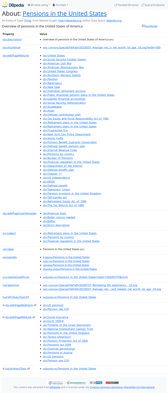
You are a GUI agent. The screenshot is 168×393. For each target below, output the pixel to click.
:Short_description (56, 225)
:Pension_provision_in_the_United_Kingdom (72, 193)
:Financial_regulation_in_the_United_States (71, 162)
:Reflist (49, 221)
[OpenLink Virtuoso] (55, 382)
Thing (27, 20)
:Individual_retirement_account (64, 91)
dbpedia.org (114, 20)
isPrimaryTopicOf (16, 297)
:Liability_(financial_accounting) (64, 99)
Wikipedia (55, 387)
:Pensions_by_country (58, 154)
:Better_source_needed (59, 217)
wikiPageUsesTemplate (19, 213)
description (12, 39)
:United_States (54, 55)
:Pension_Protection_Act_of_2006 (65, 341)
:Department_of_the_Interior (63, 166)
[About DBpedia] (13, 4)
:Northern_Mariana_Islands (62, 75)
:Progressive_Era (55, 130)
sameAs (10, 257)
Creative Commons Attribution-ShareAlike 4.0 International (122, 387)
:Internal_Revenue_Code (60, 150)
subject (9, 233)
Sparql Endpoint (154, 5)
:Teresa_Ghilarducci (57, 337)
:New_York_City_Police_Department (67, 134)
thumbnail (11, 47)
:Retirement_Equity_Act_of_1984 (64, 201)
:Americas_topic (54, 213)
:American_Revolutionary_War (63, 67)
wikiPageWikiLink (16, 55)
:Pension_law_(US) (56, 309)
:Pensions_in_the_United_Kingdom (66, 333)
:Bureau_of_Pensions (58, 158)
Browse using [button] (39, 5)
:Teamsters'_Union (56, 189)
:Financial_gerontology (59, 348)
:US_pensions (53, 305)
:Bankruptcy (52, 83)
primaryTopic (16, 368)
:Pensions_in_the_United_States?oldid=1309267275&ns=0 (85, 277)
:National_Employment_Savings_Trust (68, 329)
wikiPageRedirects (19, 305)
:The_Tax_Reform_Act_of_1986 (63, 205)
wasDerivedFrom (16, 277)
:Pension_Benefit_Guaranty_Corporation (70, 142)
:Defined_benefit (55, 185)
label (8, 249)
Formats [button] (60, 5)
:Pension (50, 79)
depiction (11, 285)
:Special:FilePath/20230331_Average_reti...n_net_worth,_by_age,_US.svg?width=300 (101, 47)
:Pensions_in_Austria (57, 352)
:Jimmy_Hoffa (53, 138)
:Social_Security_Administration (64, 103)
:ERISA (49, 181)
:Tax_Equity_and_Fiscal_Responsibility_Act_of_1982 (76, 118)
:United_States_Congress (60, 71)
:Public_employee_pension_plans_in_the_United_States (79, 95)
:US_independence (56, 178)
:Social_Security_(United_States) (64, 59)
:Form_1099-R (53, 321)
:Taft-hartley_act (55, 197)
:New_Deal (51, 87)
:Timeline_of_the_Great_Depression (67, 325)
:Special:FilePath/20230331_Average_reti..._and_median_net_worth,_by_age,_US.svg (102, 289)
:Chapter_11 (52, 174)
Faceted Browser (128, 5)
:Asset (48, 110)
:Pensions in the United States (66, 257)
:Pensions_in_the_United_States (69, 297)
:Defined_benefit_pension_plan (64, 146)
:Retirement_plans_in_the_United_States (70, 122)
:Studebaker (52, 107)
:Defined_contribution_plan (62, 114)
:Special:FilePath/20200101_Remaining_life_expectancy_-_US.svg (90, 285)
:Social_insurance (55, 317)
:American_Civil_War (57, 63)
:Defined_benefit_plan (58, 170)
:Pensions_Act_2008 (57, 345)
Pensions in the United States (65, 13)
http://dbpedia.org (69, 20)
